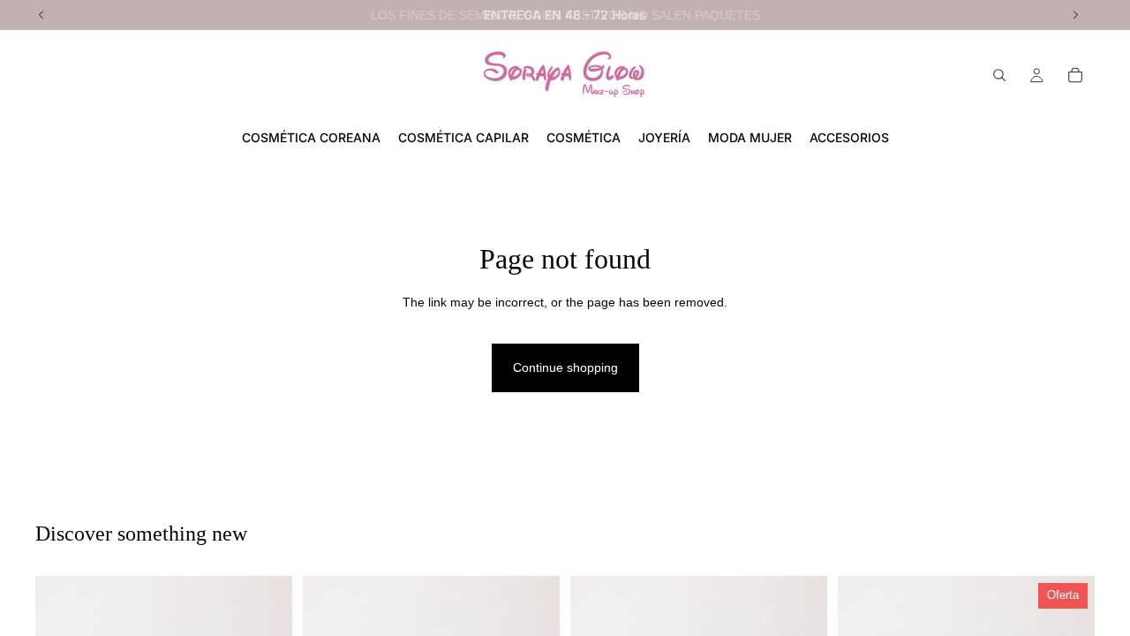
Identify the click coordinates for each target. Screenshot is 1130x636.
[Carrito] (1075, 75)
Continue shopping (565, 367)
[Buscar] (999, 75)
